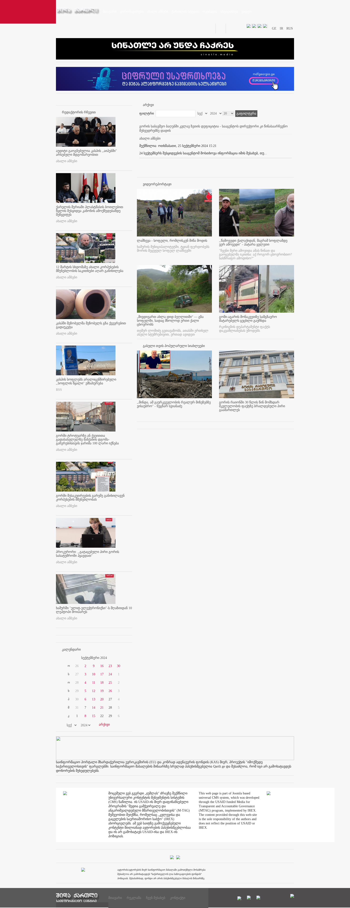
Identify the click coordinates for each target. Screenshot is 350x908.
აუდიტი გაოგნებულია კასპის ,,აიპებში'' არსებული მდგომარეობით (86, 152)
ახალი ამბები (66, 161)
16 (102, 666)
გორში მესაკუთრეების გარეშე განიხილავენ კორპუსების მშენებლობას (90, 497)
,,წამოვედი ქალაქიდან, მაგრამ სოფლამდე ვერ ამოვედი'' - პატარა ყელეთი (253, 242)
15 (93, 716)
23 (110, 666)
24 (110, 674)
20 (102, 699)
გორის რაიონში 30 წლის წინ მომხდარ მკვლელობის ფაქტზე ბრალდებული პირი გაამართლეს (252, 406)
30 (118, 666)
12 (93, 691)
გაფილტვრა (246, 113)
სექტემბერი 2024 (94, 658)
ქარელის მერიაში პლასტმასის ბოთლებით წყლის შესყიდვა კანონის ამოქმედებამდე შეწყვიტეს (89, 210)
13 (93, 699)
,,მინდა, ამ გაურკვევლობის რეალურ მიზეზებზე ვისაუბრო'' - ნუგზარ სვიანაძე (174, 404)
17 (102, 674)
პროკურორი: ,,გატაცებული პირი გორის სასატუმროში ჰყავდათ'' (87, 553)
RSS (59, 389)
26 (110, 691)
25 (110, 682)
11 (93, 682)
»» (120, 658)
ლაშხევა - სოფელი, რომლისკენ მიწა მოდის (172, 240)
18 (102, 682)
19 (102, 691)
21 (102, 707)
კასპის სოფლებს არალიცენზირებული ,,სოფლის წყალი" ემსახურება (86, 381)
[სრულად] (210, 414)
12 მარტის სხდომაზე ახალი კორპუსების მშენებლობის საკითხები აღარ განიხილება (89, 269)
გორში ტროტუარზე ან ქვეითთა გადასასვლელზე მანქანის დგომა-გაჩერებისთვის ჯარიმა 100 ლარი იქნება (87, 439)
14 (93, 707)
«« (67, 658)
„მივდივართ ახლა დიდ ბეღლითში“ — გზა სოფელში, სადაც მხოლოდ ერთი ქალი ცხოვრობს (170, 320)
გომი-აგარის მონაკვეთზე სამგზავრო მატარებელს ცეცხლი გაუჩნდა (248, 318)
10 (93, 674)
